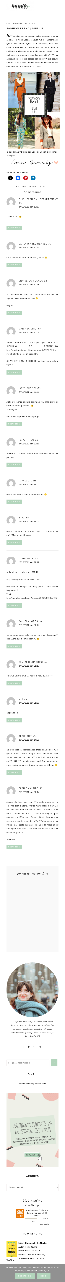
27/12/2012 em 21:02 (29, 521)
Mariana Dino (28, 329)
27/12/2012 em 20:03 (29, 332)
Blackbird (25, 736)
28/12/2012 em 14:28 (29, 740)
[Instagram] (40, 1047)
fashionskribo (29, 788)
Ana (28, 1210)
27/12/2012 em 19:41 (29, 248)
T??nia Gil (25, 481)
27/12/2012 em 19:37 (29, 207)
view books (44, 1224)
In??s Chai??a (28, 388)
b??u (22, 518)
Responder (14, 228)
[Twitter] (29, 1047)
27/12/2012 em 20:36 (29, 444)
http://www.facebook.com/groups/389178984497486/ (31, 598)
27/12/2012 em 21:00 (29, 484)
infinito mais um (23, 6)
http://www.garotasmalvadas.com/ (23, 579)
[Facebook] (24, 1047)
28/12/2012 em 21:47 (29, 792)
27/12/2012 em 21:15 (29, 625)
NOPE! (44, 1276)
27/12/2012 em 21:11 (29, 562)
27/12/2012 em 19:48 (29, 285)
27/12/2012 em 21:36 (29, 703)
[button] (56, 4)
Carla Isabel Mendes (33, 244)
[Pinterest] (35, 1047)
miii (21, 699)
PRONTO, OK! (25, 1276)
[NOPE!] (61, 1272)
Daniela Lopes (28, 621)
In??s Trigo (26, 440)
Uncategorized (14, 23)
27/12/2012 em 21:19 (29, 666)
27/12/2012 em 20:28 (29, 392)
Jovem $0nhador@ (31, 662)
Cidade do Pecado (31, 281)
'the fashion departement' (38, 199)
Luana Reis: (26, 558)
